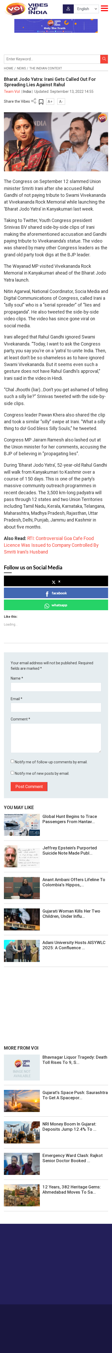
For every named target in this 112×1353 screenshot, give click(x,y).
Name (17, 678)
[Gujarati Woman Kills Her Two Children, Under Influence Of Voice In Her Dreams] (22, 919)
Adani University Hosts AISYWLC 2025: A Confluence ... (73, 945)
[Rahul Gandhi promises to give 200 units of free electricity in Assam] (22, 1067)
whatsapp (59, 605)
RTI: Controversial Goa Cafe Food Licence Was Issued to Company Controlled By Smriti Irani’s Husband (51, 545)
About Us (48, 1312)
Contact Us (67, 1312)
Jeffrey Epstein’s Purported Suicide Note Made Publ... (69, 850)
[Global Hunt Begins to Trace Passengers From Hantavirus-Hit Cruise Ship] (22, 824)
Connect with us (30, 1290)
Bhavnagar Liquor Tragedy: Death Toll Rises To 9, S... (74, 1060)
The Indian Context (45, 68)
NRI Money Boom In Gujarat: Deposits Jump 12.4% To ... (69, 1126)
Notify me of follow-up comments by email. (51, 762)
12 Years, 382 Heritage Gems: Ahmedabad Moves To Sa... (71, 1189)
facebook (59, 593)
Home (8, 68)
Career (32, 1312)
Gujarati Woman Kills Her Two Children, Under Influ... (71, 913)
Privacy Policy (48, 1317)
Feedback (86, 1312)
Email (16, 699)
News (21, 68)
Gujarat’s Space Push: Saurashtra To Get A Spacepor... (75, 1095)
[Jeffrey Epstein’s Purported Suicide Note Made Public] (22, 856)
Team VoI (12, 91)
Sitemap (68, 1317)
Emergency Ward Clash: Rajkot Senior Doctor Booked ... (72, 1158)
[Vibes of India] (26, 8)
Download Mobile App (56, 1339)
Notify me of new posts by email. (42, 773)
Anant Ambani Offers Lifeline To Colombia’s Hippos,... (73, 882)
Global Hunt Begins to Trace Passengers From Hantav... (69, 819)
